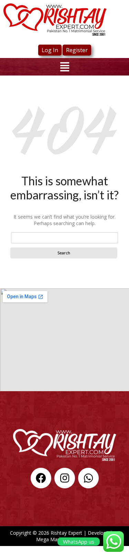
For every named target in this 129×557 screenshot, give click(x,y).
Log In (50, 50)
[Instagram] (64, 478)
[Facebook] (41, 478)
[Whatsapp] (88, 478)
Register (77, 50)
